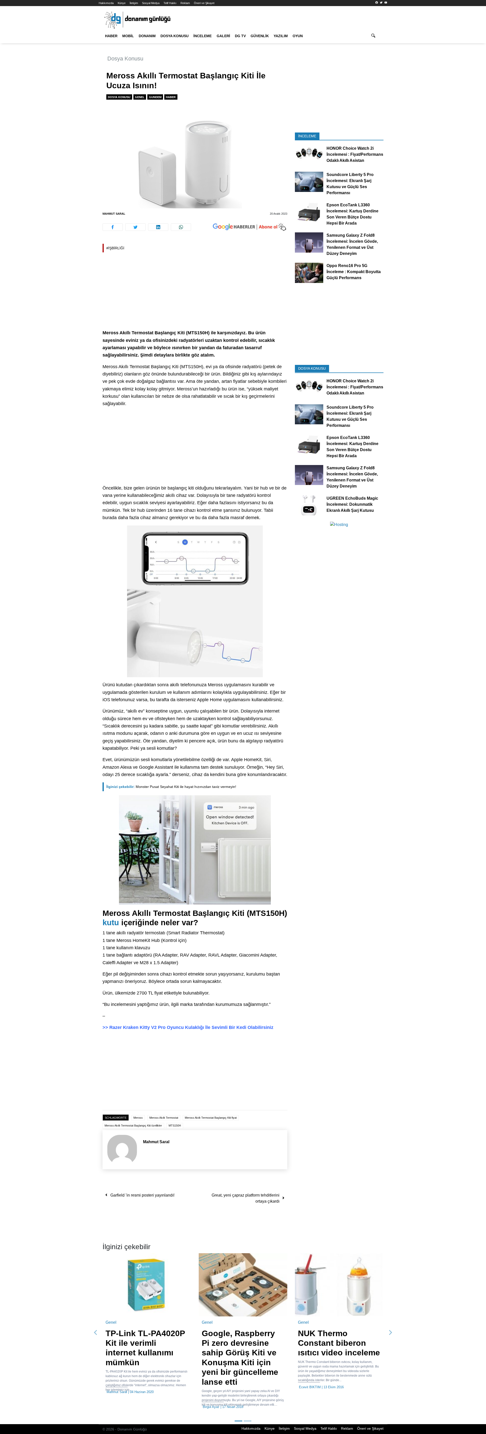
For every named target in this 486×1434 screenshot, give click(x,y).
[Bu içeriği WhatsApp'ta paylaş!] (181, 227)
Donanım (147, 36)
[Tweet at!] (135, 227)
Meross (138, 1117)
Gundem (155, 97)
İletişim (134, 3)
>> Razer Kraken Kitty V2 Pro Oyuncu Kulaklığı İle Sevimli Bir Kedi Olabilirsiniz (188, 1027)
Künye (122, 3)
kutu (111, 922)
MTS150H (175, 1125)
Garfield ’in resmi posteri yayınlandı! (142, 1195)
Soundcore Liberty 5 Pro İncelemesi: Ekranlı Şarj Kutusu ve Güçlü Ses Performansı (350, 183)
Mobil (128, 36)
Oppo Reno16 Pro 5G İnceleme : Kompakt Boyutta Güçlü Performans (354, 271)
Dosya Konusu (174, 36)
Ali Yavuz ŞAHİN (215, 1387)
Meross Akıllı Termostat (163, 1117)
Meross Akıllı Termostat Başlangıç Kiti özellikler (133, 1125)
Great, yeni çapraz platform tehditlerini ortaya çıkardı (245, 1198)
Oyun (298, 36)
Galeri (223, 36)
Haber (111, 36)
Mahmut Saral (114, 213)
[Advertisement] (76, 91)
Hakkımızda (106, 3)
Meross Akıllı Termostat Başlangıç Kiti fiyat (211, 1117)
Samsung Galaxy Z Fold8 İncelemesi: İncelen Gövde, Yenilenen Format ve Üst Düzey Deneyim (352, 244)
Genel (140, 97)
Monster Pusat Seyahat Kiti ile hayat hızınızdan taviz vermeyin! (171, 787)
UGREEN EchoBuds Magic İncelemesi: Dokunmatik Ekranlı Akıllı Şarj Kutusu (352, 504)
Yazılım (281, 36)
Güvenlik (260, 36)
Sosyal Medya (150, 3)
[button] (96, 1322)
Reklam (185, 3)
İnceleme (202, 36)
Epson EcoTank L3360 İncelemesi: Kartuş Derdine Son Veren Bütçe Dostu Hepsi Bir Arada (352, 214)
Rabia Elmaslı (309, 1387)
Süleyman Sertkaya (121, 1387)
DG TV (240, 36)
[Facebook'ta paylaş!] (113, 227)
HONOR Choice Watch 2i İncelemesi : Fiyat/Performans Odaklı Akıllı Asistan (355, 154)
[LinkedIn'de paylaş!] (158, 227)
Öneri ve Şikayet (204, 3)
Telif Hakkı (170, 3)
